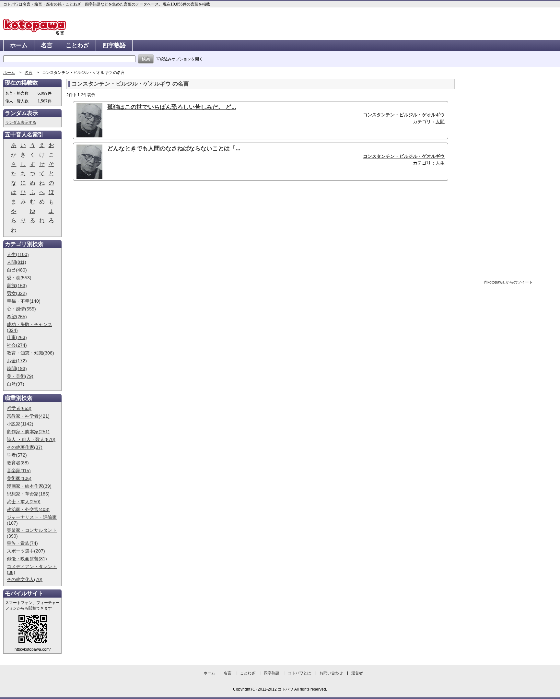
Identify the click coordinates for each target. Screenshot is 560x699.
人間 (440, 121)
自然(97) (15, 384)
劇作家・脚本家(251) (28, 431)
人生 (440, 163)
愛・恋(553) (19, 277)
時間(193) (17, 368)
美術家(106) (19, 478)
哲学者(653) (19, 408)
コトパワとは (299, 673)
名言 (46, 45)
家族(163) (17, 285)
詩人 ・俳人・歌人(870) (31, 439)
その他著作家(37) (24, 447)
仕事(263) (17, 337)
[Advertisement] (120, 236)
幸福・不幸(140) (24, 301)
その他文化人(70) (24, 579)
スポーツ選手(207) (26, 550)
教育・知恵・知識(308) (30, 352)
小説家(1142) (20, 423)
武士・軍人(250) (24, 501)
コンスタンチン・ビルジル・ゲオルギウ (404, 114)
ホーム (19, 45)
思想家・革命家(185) (28, 493)
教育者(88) (18, 462)
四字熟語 (114, 45)
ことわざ (77, 45)
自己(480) (17, 270)
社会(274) (17, 345)
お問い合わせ (331, 673)
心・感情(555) (21, 308)
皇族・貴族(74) (22, 543)
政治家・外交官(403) (28, 509)
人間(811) (16, 262)
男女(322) (17, 293)
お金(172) (17, 360)
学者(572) (17, 455)
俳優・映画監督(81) (27, 558)
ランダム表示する (20, 122)
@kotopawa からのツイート (508, 282)
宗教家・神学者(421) (28, 416)
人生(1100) (18, 254)
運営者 (357, 673)
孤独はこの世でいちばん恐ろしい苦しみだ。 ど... (171, 107)
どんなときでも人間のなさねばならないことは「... (173, 148)
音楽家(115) (19, 470)
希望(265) (17, 316)
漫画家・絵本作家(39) (29, 486)
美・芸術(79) (20, 376)
